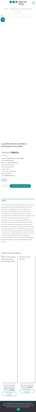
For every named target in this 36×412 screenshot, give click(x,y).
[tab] (18, 200)
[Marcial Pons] (18, 3)
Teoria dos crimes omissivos (27, 385)
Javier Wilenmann (13, 162)
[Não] (33, 407)
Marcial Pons (10, 160)
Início (6, 9)
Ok (18, 409)
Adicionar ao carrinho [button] (9, 393)
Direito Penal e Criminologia (21, 9)
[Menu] (2, 3)
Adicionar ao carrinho (20, 186)
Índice (4, 179)
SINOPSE (3, 200)
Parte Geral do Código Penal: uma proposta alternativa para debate (9, 387)
